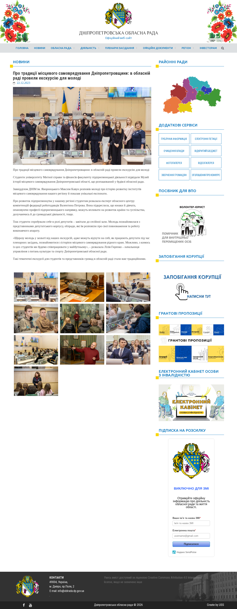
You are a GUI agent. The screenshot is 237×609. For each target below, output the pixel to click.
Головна (22, 48)
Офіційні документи (158, 48)
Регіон (186, 48)
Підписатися (191, 544)
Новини (39, 48)
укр (212, 40)
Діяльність (88, 48)
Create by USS (215, 605)
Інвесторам (208, 48)
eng (220, 40)
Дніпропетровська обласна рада (118, 32)
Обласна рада (61, 48)
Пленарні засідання (119, 48)
